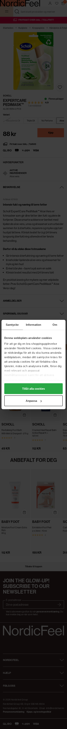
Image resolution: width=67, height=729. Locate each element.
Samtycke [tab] (12, 324)
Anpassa (31, 400)
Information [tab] (33, 324)
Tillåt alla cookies (33, 388)
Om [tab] (54, 324)
